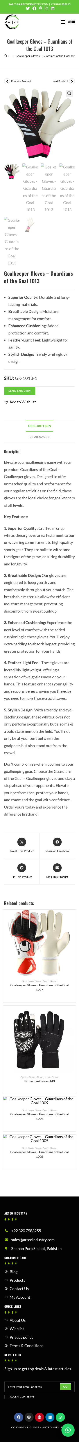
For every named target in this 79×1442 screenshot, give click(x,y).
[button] (20, 401)
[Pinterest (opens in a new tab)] (40, 8)
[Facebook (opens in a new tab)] (34, 8)
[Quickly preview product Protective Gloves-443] (73, 1013)
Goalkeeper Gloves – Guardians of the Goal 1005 (39, 1154)
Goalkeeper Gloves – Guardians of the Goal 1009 (39, 1116)
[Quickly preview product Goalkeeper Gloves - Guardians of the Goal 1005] (73, 1142)
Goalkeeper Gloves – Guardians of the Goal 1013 (47, 56)
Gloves (39, 1077)
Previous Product (21, 81)
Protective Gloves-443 (39, 1081)
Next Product (60, 81)
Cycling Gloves (28, 1077)
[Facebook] (18, 1417)
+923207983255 (61, 4)
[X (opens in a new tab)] (28, 8)
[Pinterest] (39, 1417)
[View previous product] (7, 81)
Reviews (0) (39, 437)
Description (39, 426)
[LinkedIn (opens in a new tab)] (52, 8)
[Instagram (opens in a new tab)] (46, 8)
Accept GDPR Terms (22, 1396)
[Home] (5, 56)
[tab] (39, 425)
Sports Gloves (50, 981)
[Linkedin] (50, 1417)
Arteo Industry (55, 1427)
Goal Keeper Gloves (32, 981)
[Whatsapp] (60, 1417)
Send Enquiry (20, 390)
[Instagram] (29, 1417)
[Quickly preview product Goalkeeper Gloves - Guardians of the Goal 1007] (73, 917)
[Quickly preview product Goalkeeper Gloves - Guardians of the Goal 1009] (73, 1104)
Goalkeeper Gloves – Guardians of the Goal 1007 (39, 987)
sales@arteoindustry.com (28, 4)
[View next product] (72, 81)
